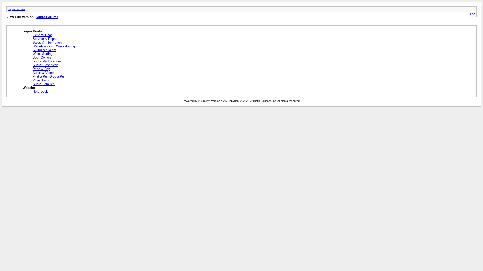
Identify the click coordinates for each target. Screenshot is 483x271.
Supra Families (44, 84)
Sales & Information (47, 42)
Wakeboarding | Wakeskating (54, 46)
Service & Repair (45, 39)
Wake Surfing (42, 54)
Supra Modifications (47, 61)
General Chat (42, 35)
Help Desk (40, 91)
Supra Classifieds (45, 65)
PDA (472, 14)
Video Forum (42, 80)
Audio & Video (43, 73)
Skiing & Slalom (44, 50)
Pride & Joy (41, 69)
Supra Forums (16, 9)
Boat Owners (42, 57)
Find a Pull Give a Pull (49, 76)
